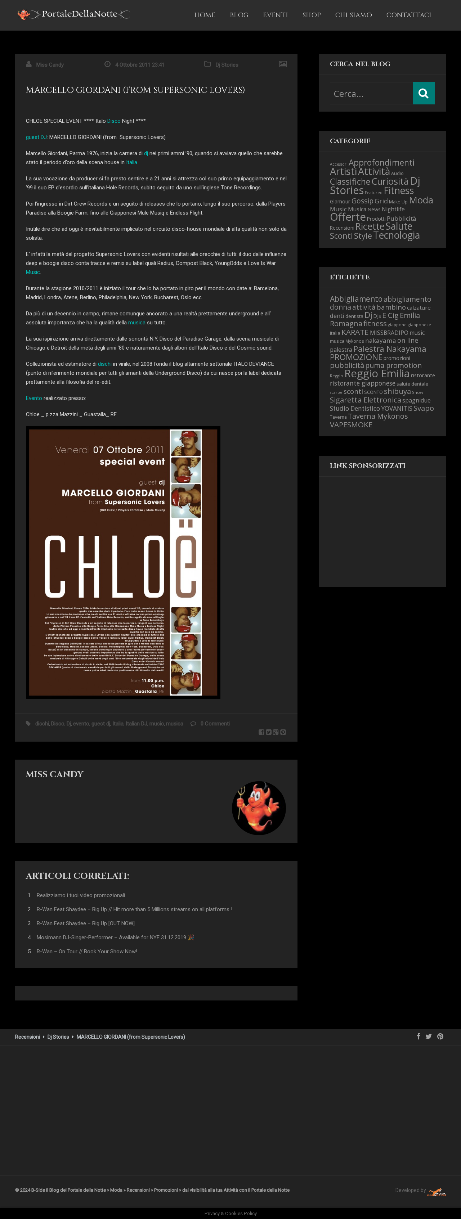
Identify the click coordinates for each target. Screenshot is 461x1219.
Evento (34, 398)
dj (146, 153)
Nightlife (393, 209)
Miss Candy (50, 65)
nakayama (380, 340)
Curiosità (390, 181)
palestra (341, 350)
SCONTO (373, 392)
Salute (399, 226)
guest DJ (36, 137)
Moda (421, 199)
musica (137, 322)
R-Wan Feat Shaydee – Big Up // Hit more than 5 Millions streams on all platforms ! (134, 909)
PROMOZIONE (356, 357)
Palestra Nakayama (389, 348)
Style (363, 235)
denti (337, 315)
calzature (419, 307)
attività (364, 306)
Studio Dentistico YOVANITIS (371, 408)
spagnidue (416, 400)
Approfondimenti (382, 162)
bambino (391, 306)
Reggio (336, 375)
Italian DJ (136, 723)
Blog (239, 15)
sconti (353, 391)
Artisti (343, 171)
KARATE (355, 332)
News (374, 209)
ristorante (423, 375)
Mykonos (354, 341)
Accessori (339, 164)
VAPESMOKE (351, 424)
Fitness (399, 190)
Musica (357, 209)
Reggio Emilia (377, 373)
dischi (105, 364)
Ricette (370, 226)
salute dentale (412, 384)
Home (204, 15)
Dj (69, 723)
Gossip (362, 201)
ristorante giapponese (362, 383)
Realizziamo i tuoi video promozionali (81, 895)
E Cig (390, 315)
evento (81, 723)
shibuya (397, 391)
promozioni (397, 358)
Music (33, 272)
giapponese (419, 324)
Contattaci (408, 15)
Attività (374, 171)
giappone (397, 324)
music (156, 723)
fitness (375, 323)
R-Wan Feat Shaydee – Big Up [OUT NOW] (86, 923)
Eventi (275, 15)
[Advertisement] (366, 538)
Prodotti (376, 218)
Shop (312, 15)
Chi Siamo (353, 15)
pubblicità (347, 365)
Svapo (423, 408)
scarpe (336, 392)
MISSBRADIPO (389, 333)
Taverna (338, 417)
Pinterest (283, 732)
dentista (354, 316)
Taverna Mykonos (378, 416)
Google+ (275, 732)
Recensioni (342, 227)
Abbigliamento (356, 299)
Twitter (268, 732)
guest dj (100, 723)
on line (408, 340)
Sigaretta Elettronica (365, 400)
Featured (373, 192)
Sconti (341, 235)
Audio (397, 173)
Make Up (398, 202)
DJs (377, 315)
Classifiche (350, 181)
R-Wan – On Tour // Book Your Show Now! (87, 951)
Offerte (348, 217)
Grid (381, 200)
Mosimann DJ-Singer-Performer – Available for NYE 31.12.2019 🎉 (115, 937)
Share (261, 732)
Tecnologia (396, 235)
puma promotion (393, 365)
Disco (114, 121)
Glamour (340, 201)
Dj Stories (227, 65)
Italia (131, 162)
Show (417, 392)
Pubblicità (401, 218)
